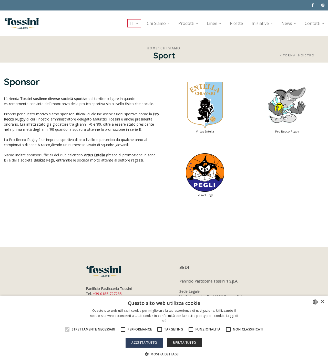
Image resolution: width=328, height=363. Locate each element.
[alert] (164, 329)
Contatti (312, 23)
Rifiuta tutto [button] (184, 342)
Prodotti (186, 23)
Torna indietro (299, 55)
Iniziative (260, 23)
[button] (164, 354)
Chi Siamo (156, 23)
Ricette (236, 23)
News (286, 23)
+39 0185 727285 (107, 293)
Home (152, 48)
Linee (212, 23)
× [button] (322, 302)
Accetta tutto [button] (144, 342)
